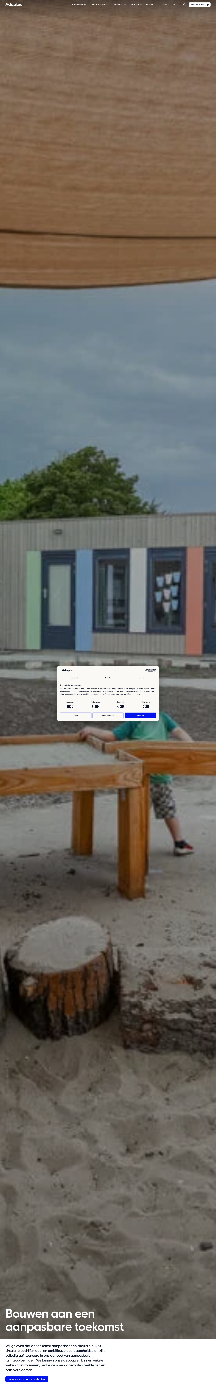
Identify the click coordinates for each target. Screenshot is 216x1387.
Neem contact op (200, 4)
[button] (184, 4)
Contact (165, 4)
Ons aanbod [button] (79, 4)
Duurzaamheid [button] (99, 4)
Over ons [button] (134, 4)
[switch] (95, 706)
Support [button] (150, 4)
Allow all (140, 715)
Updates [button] (118, 4)
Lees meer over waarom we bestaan (27, 1379)
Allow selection (108, 715)
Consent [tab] (74, 678)
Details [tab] (108, 678)
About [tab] (141, 678)
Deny (76, 715)
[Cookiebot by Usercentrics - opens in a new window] (146, 670)
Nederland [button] (174, 5)
